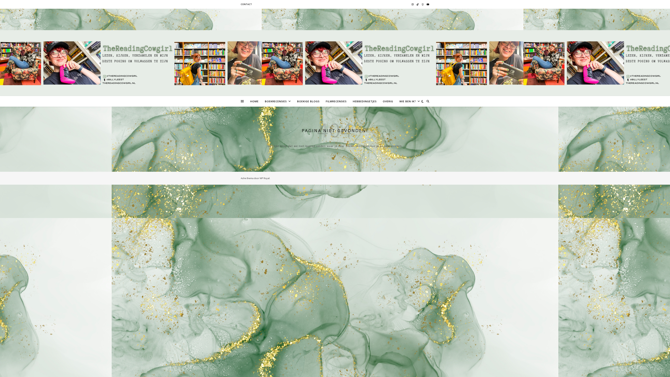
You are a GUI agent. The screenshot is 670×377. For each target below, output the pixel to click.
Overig (388, 101)
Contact (246, 4)
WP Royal (265, 178)
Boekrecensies (276, 101)
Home (254, 101)
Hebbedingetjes (365, 101)
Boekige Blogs (308, 101)
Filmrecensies (336, 101)
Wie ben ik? (407, 101)
